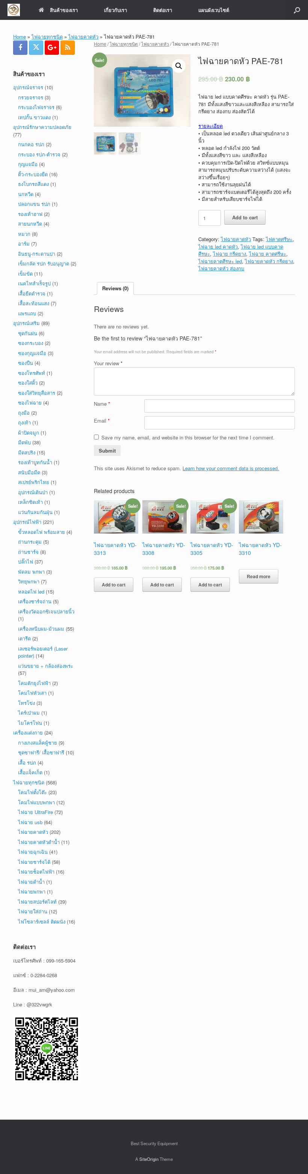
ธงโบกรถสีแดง (33, 183)
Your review (108, 363)
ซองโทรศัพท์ (31, 372)
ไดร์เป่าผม (29, 712)
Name (102, 403)
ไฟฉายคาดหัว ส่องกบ (221, 268)
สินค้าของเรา (64, 9)
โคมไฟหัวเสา (32, 692)
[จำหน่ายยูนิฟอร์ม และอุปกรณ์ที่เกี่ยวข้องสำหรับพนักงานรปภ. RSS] (67, 47)
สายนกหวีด (30, 223)
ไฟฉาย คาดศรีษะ (267, 253)
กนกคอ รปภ (31, 144)
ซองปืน (25, 362)
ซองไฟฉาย (30, 402)
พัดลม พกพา (31, 571)
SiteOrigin (149, 1159)
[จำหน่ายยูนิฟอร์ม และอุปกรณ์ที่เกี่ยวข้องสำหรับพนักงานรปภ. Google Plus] (52, 47)
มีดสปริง (26, 452)
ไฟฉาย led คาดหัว (218, 246)
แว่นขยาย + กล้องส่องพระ (45, 665)
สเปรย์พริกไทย (33, 482)
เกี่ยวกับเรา (115, 9)
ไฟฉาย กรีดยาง (229, 253)
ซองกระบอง (30, 342)
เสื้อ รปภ (27, 762)
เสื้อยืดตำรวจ (31, 293)
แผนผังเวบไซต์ (213, 9)
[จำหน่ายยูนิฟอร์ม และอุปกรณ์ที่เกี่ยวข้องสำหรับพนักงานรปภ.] (14, 10)
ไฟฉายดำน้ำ (31, 881)
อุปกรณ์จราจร (28, 87)
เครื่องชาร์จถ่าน (34, 601)
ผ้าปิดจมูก (28, 432)
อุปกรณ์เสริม (26, 323)
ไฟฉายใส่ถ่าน (32, 911)
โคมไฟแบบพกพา (36, 802)
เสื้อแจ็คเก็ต (30, 772)
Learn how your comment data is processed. (231, 468)
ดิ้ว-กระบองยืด (33, 174)
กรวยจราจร (30, 97)
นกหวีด (25, 194)
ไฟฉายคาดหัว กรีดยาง (269, 261)
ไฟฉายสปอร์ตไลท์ (37, 901)
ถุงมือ (24, 412)
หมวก (24, 233)
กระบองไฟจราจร (36, 107)
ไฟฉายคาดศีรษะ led (220, 261)
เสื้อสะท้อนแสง (33, 303)
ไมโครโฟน (30, 722)
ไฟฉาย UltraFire (35, 812)
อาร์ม (24, 243)
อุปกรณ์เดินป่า (33, 492)
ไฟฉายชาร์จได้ (34, 861)
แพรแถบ (27, 313)
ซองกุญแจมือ (32, 353)
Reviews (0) (115, 288)
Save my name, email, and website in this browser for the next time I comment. (188, 437)
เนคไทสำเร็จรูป (34, 283)
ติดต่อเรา (162, 9)
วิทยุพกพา (28, 581)
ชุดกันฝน (27, 333)
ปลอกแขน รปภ (34, 203)
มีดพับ (24, 442)
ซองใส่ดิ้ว (28, 382)
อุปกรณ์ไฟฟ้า (27, 521)
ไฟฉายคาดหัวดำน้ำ (39, 842)
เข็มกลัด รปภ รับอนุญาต (43, 263)
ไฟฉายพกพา (31, 891)
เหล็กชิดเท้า (30, 501)
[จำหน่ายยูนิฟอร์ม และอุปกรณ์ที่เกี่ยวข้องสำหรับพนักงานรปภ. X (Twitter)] (36, 47)
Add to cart (245, 217)
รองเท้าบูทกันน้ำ (35, 462)
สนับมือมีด (29, 472)
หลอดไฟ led (31, 591)
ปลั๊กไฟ (25, 561)
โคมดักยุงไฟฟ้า (34, 683)
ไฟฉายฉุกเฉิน (33, 851)
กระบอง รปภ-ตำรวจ (39, 154)
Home (19, 36)
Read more (258, 576)
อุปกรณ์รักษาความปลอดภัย (42, 126)
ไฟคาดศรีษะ (279, 239)
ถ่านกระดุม (30, 541)
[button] (297, 10)
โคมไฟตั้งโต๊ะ (32, 792)
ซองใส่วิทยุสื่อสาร (36, 392)
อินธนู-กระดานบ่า (36, 253)
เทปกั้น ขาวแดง (34, 117)
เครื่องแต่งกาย (28, 732)
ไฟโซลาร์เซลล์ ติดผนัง (41, 921)
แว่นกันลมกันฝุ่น (35, 512)
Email (102, 420)
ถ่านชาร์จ (28, 551)
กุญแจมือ (28, 164)
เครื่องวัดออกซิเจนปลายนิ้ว (46, 611)
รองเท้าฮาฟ (30, 213)
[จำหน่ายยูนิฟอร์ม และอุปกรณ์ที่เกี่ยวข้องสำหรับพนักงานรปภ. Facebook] (20, 47)
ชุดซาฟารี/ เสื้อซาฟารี (41, 752)
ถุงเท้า (24, 422)
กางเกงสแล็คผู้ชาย (37, 742)
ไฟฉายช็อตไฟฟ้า (36, 871)
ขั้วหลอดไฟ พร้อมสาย (41, 531)
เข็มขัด (25, 273)
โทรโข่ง (26, 702)
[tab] (115, 288)
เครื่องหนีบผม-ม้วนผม (41, 628)
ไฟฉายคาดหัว (83, 36)
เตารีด (24, 638)
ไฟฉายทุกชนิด (47, 36)
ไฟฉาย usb (30, 822)
